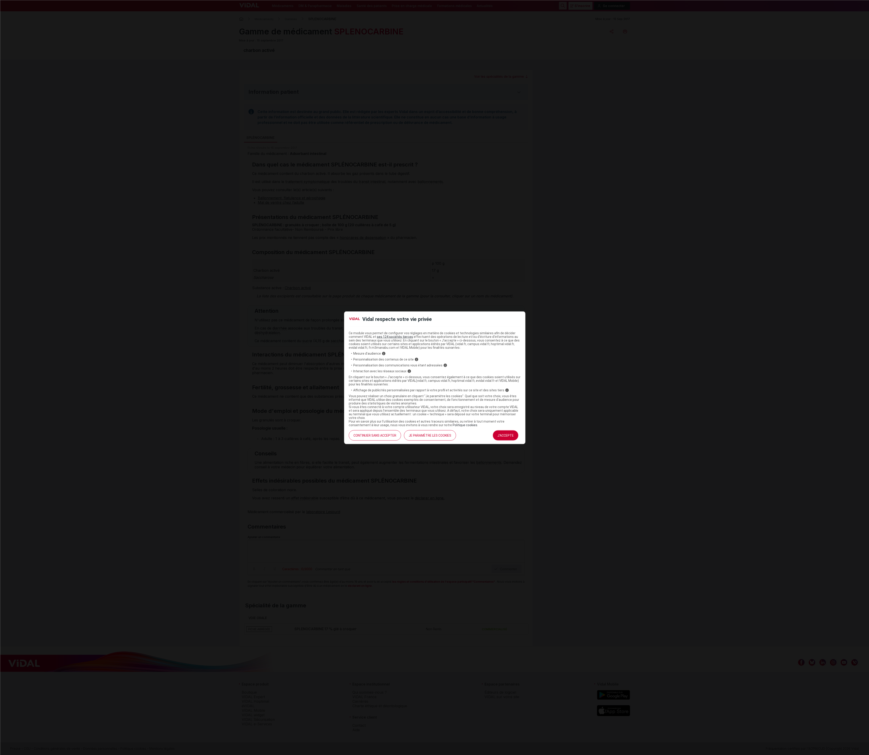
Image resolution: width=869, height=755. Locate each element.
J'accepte (505, 435)
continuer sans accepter (374, 435)
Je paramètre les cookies (430, 435)
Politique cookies (465, 425)
